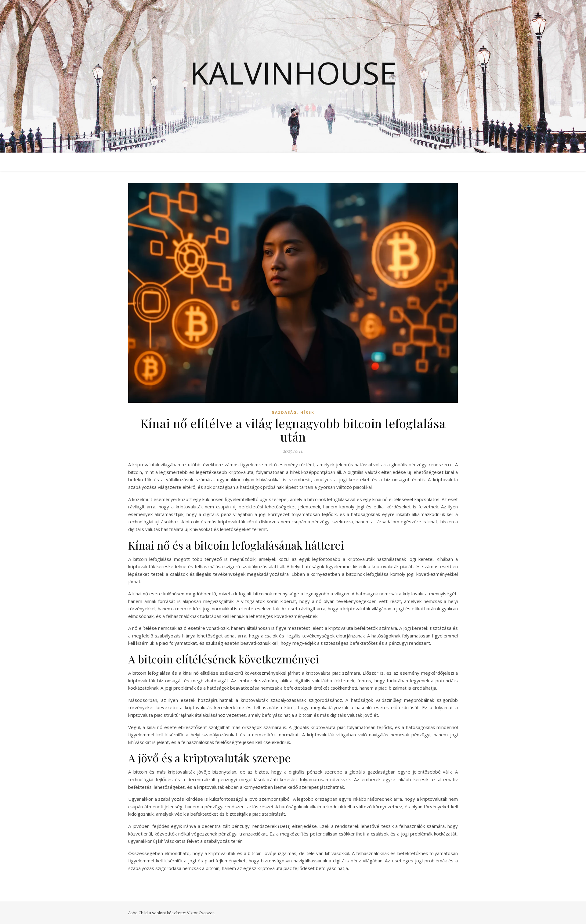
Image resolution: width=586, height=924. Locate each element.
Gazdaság (284, 412)
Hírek (307, 412)
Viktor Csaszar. (201, 912)
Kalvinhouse (293, 72)
